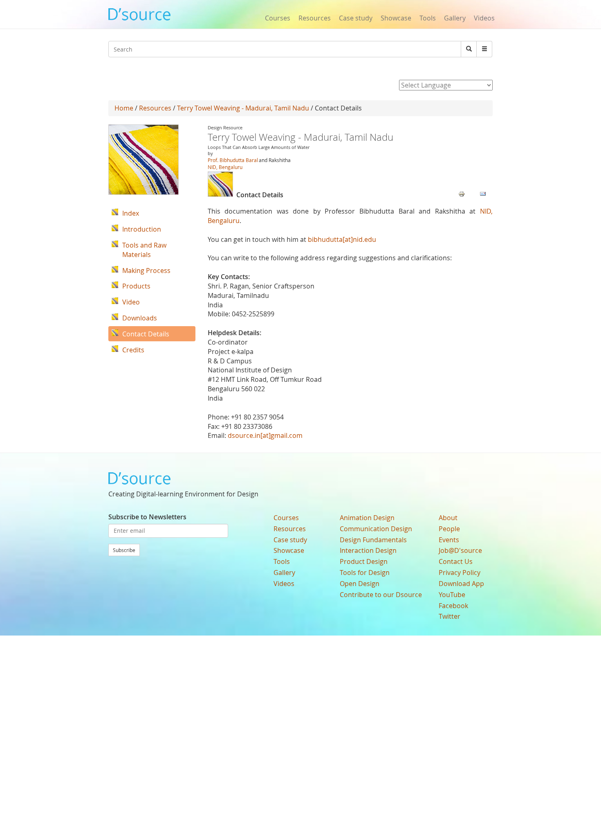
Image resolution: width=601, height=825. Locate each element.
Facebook (453, 605)
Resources (314, 18)
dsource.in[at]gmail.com (265, 435)
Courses (277, 18)
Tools (427, 18)
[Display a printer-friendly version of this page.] (461, 193)
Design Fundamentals (373, 539)
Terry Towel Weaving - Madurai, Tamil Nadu (243, 108)
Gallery (455, 18)
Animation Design (367, 517)
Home (123, 108)
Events (449, 539)
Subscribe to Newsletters (147, 516)
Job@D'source (460, 550)
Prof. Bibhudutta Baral (233, 160)
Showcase (396, 18)
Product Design (364, 561)
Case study (355, 18)
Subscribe (124, 550)
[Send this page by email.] (483, 193)
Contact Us (456, 561)
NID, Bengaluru (225, 167)
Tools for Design (365, 572)
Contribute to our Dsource (381, 594)
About (448, 517)
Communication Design (376, 528)
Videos (484, 18)
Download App (461, 583)
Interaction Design (368, 550)
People (449, 528)
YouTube (452, 594)
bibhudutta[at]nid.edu (342, 239)
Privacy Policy (459, 572)
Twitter (449, 616)
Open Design (359, 583)
